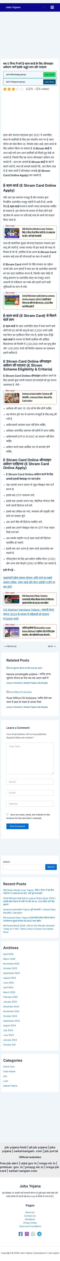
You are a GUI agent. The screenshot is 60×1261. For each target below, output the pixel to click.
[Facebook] (20, 1234)
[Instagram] (27, 1234)
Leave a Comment (14, 683)
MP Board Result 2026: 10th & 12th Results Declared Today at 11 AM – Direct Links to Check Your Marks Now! (28, 928)
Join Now (49, 74)
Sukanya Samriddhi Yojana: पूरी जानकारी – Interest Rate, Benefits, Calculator (37, 397)
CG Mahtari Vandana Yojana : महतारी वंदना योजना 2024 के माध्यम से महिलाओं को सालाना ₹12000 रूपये (28, 614)
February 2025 (10, 997)
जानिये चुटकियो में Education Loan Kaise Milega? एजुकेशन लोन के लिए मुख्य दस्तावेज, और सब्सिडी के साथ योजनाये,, (38, 631)
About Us (30, 1212)
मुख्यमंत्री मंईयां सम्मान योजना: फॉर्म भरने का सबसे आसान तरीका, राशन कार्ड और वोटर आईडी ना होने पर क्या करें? (29, 582)
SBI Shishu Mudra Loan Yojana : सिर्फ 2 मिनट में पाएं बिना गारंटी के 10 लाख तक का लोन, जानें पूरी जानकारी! (38, 232)
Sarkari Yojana (30, 683)
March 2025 (9, 992)
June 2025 (8, 982)
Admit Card (8, 1066)
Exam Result (9, 1071)
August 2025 (9, 978)
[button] (44, 7)
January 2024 (10, 1040)
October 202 (9, 1044)
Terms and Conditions (30, 1226)
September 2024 (11, 1021)
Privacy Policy (30, 1223)
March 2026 (9, 959)
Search (6, 862)
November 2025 (11, 963)
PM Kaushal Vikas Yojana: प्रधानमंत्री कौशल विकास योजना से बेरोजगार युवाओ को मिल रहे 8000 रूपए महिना (38, 599)
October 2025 (10, 968)
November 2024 (11, 1011)
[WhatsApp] (33, 1234)
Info (5, 1076)
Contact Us (30, 1216)
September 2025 (11, 973)
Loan (5, 1081)
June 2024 (8, 1035)
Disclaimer (30, 1219)
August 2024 (9, 1025)
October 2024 (10, 1016)
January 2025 (10, 1001)
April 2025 (8, 987)
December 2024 (11, 1006)
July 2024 (8, 1030)
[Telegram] (39, 1234)
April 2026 (8, 954)
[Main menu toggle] (52, 7)
